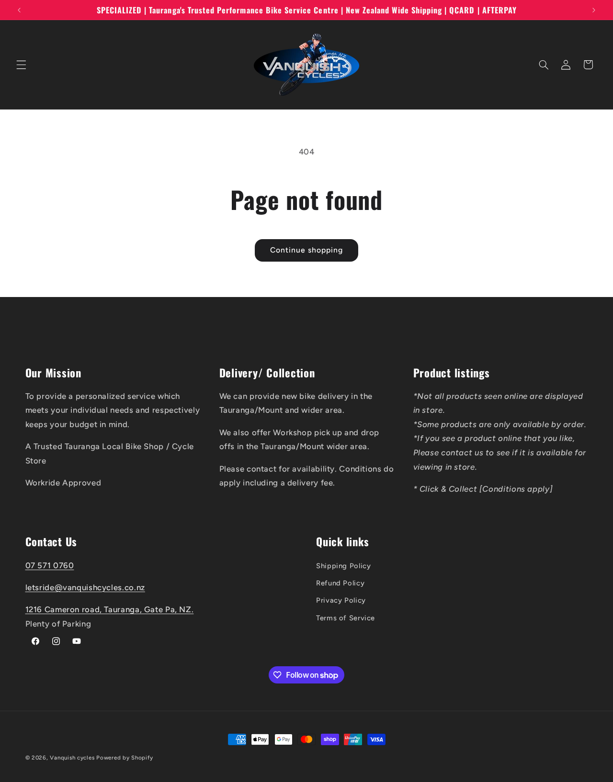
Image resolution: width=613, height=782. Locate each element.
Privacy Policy (341, 600)
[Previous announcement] (19, 10)
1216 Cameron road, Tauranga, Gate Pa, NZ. (109, 609)
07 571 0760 (49, 565)
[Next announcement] (593, 10)
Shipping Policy (343, 565)
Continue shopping (306, 249)
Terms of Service (345, 617)
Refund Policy (340, 582)
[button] (21, 65)
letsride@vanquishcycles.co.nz (85, 587)
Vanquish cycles (72, 757)
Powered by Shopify (124, 757)
